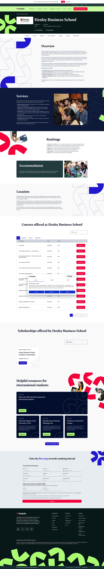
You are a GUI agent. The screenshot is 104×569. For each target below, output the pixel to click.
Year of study (25, 478)
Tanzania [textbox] (25, 489)
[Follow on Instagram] (31, 529)
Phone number (66, 468)
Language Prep (68, 520)
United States (54, 529)
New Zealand (54, 527)
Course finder (39, 8)
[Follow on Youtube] (27, 529)
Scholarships (67, 522)
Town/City (45, 488)
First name (25, 468)
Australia (54, 518)
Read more (22, 410)
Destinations (32, 8)
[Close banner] (74, 276)
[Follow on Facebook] (22, 529)
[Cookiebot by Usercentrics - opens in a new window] (67, 276)
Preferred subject (46, 478)
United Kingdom (55, 516)
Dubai (53, 522)
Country (25, 488)
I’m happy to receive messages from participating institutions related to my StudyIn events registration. (42, 497)
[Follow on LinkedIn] (18, 529)
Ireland (53, 525)
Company (69, 8)
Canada (53, 520)
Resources (59, 8)
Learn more (23, 363)
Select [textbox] (44, 475)
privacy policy (78, 492)
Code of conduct (81, 520)
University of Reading (72, 52)
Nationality (45, 473)
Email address (26, 473)
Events (64, 8)
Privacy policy (77, 567)
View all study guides (51, 443)
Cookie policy (85, 567)
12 (82, 315)
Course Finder (68, 516)
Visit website (50, 30)
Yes (63, 1)
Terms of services (69, 567)
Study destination (66, 478)
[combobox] (64, 471)
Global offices (81, 516)
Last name (45, 468)
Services (45, 8)
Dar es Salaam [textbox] (46, 489)
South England (39, 30)
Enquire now (80, 245)
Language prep (52, 8)
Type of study (66, 473)
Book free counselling (79, 9)
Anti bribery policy (82, 518)
